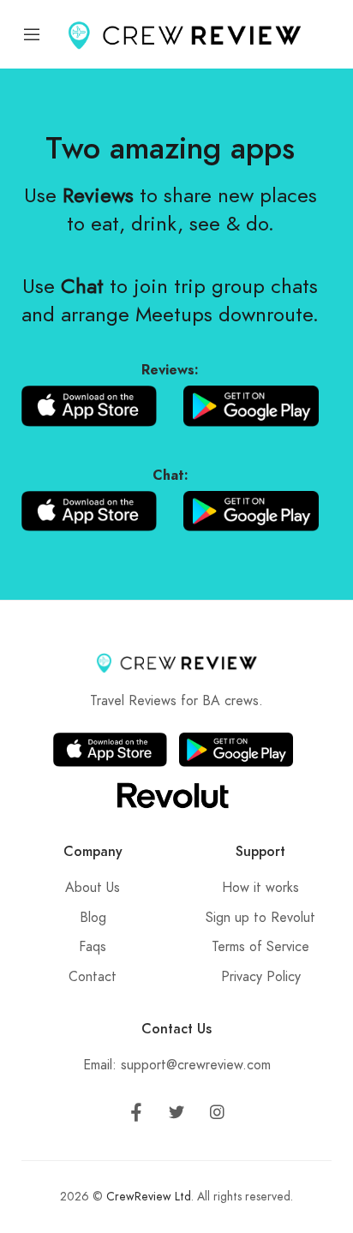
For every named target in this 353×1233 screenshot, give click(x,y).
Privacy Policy (261, 976)
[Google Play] (251, 405)
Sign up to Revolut (260, 917)
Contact (93, 976)
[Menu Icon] (31, 34)
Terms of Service (260, 946)
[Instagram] (216, 1115)
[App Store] (89, 405)
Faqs (92, 946)
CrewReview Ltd (148, 1196)
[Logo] (184, 34)
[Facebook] (136, 1115)
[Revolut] (173, 795)
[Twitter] (176, 1115)
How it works (260, 887)
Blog (93, 917)
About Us (92, 887)
